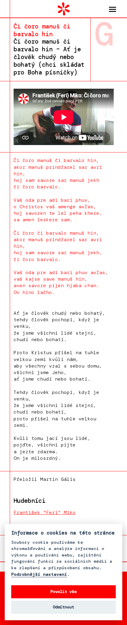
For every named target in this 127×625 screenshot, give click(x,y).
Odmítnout (63, 607)
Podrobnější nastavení (39, 574)
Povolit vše (63, 591)
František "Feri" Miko (45, 512)
